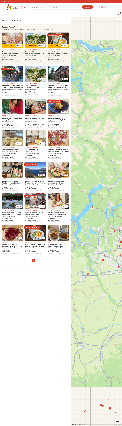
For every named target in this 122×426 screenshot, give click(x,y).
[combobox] (39, 7)
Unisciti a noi (102, 7)
